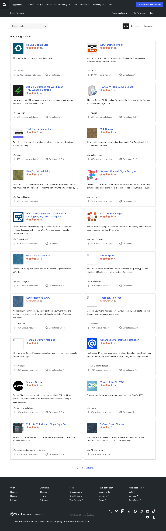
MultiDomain (106, 129)
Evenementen (105, 492)
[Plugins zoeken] (45, 26)
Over (12, 488)
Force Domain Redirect (38, 255)
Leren (72, 488)
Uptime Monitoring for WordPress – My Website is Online (44, 88)
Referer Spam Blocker (112, 424)
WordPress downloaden (150, 4)
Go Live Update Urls (37, 44)
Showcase (44, 488)
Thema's (43, 492)
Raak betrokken (106, 488)
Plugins (43, 496)
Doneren (104, 496)
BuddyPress (135, 500)
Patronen (44, 500)
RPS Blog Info (107, 255)
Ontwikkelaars (76, 496)
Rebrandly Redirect (110, 297)
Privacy (13, 500)
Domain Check (34, 382)
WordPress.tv (76, 500)
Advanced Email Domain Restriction (119, 339)
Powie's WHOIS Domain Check (116, 87)
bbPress (133, 496)
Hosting (13, 496)
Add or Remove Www (38, 297)
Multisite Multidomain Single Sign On (46, 424)
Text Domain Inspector (38, 129)
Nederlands (39, 514)
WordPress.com (136, 488)
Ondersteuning (76, 492)
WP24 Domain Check (111, 44)
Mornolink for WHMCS (112, 382)
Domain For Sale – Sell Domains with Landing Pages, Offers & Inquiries (46, 215)
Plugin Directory (17, 13)
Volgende (90, 468)
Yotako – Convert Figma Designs (118, 171)
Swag (102, 500)
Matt (132, 492)
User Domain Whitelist (38, 171)
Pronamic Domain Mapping (40, 339)
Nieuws (13, 492)
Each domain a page (111, 213)
